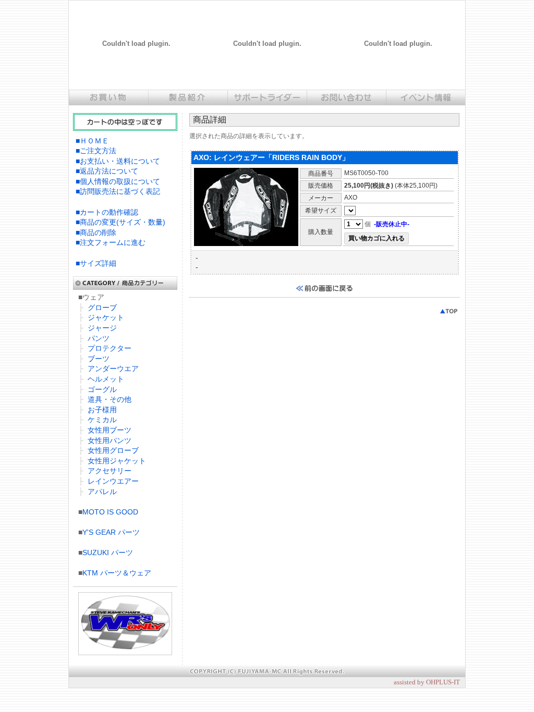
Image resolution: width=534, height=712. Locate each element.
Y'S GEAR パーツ (111, 532)
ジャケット (106, 317)
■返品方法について (107, 171)
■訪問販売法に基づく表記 (118, 191)
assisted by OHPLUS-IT (427, 682)
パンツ (99, 338)
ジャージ (102, 328)
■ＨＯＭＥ (92, 141)
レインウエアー (113, 481)
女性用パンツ (109, 440)
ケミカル (102, 419)
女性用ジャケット (117, 461)
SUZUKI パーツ (107, 552)
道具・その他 (109, 399)
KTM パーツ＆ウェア (116, 573)
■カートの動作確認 (107, 212)
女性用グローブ (113, 450)
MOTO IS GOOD (110, 512)
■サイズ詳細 (96, 263)
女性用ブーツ (109, 430)
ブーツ (99, 358)
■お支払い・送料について (118, 161)
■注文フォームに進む (110, 242)
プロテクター (109, 348)
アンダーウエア (113, 368)
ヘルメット (106, 379)
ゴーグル (102, 389)
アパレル (102, 491)
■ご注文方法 (96, 150)
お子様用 (102, 410)
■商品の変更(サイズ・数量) (120, 222)
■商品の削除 (96, 232)
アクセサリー (109, 471)
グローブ (102, 307)
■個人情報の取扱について (118, 181)
